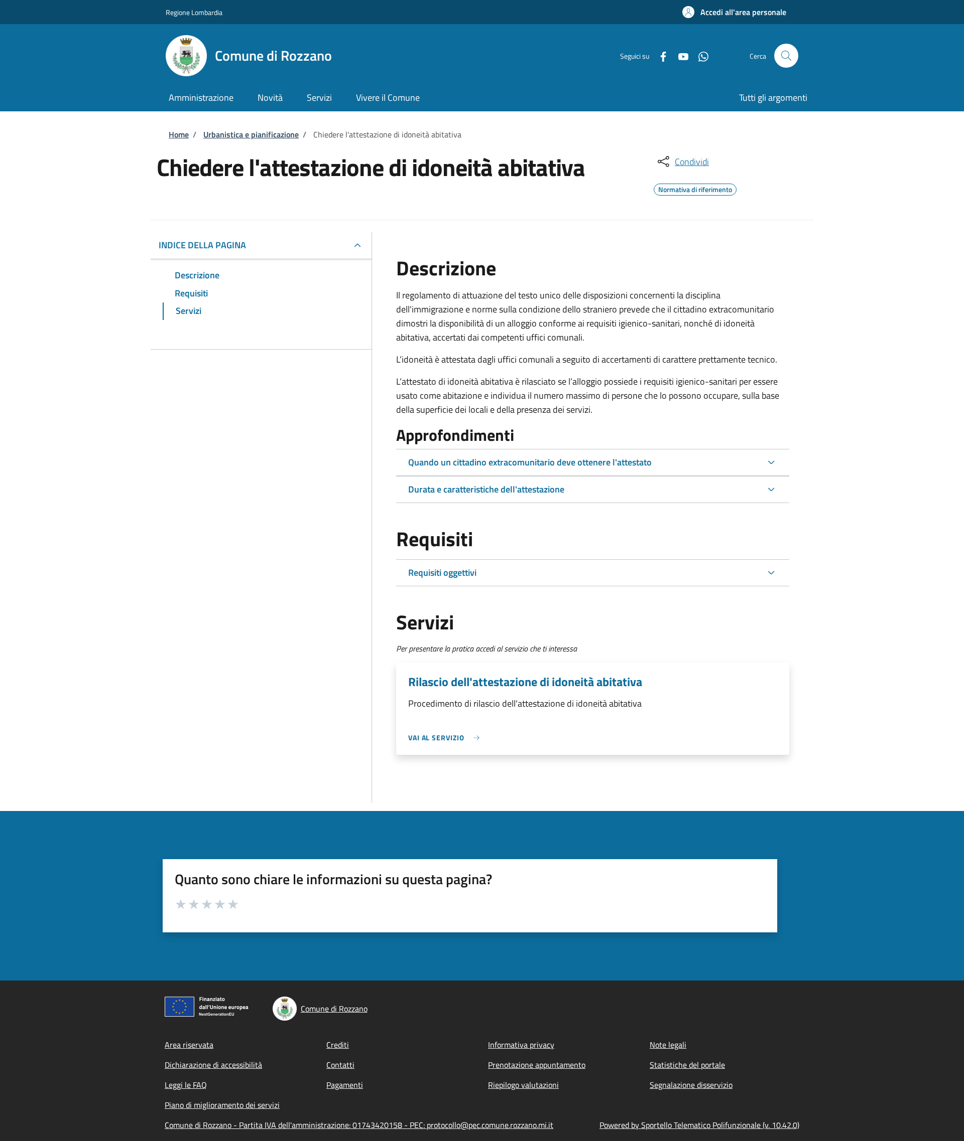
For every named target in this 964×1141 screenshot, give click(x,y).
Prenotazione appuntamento (536, 1065)
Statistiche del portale (687, 1065)
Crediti (337, 1045)
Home (179, 134)
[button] (734, 12)
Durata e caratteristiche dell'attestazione (486, 489)
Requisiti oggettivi (442, 572)
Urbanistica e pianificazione (251, 134)
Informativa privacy (521, 1045)
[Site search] (786, 56)
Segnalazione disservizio (691, 1085)
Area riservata (189, 1045)
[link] (446, 737)
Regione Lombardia (194, 12)
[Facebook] (659, 55)
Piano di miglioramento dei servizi (222, 1105)
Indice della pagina (202, 245)
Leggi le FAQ (186, 1085)
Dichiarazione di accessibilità (213, 1065)
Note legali (668, 1045)
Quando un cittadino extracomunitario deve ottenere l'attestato (530, 462)
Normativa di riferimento (695, 188)
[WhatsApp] (699, 55)
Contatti (340, 1065)
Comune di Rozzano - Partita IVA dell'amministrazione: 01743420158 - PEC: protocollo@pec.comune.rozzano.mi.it (359, 1125)
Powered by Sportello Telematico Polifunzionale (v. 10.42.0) (699, 1125)
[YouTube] (679, 55)
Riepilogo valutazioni (523, 1085)
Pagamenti (344, 1085)
